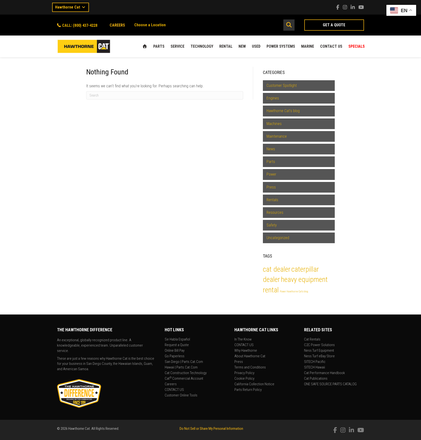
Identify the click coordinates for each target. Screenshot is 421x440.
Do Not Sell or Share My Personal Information (211, 428)
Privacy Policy (244, 373)
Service (177, 46)
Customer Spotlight (282, 85)
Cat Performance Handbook (324, 373)
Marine (307, 46)
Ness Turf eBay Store (319, 356)
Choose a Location (150, 25)
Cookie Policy (244, 379)
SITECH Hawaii (314, 367)
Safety (272, 225)
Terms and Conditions (250, 367)
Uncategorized (278, 237)
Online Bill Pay (174, 351)
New (242, 46)
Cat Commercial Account (184, 379)
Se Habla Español (177, 339)
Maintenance (277, 136)
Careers (171, 384)
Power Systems (281, 46)
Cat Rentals (312, 339)
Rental (225, 46)
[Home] (144, 46)
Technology (202, 46)
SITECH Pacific (314, 362)
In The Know (243, 339)
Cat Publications (315, 379)
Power (271, 174)
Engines (273, 98)
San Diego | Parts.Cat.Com (184, 362)
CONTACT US (331, 46)
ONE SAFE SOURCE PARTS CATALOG (330, 384)
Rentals (272, 200)
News (271, 149)
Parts (158, 46)
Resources (275, 212)
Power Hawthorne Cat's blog (294, 291)
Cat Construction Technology (186, 373)
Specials (356, 46)
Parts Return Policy (248, 390)
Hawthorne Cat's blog (283, 110)
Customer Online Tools (181, 395)
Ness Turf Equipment (319, 351)
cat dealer (276, 269)
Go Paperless (174, 356)
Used (256, 46)
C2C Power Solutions (319, 345)
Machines (274, 123)
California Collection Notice (254, 384)
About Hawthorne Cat (249, 356)
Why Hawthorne (245, 351)
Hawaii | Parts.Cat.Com (181, 367)
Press (271, 187)
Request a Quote (177, 345)
